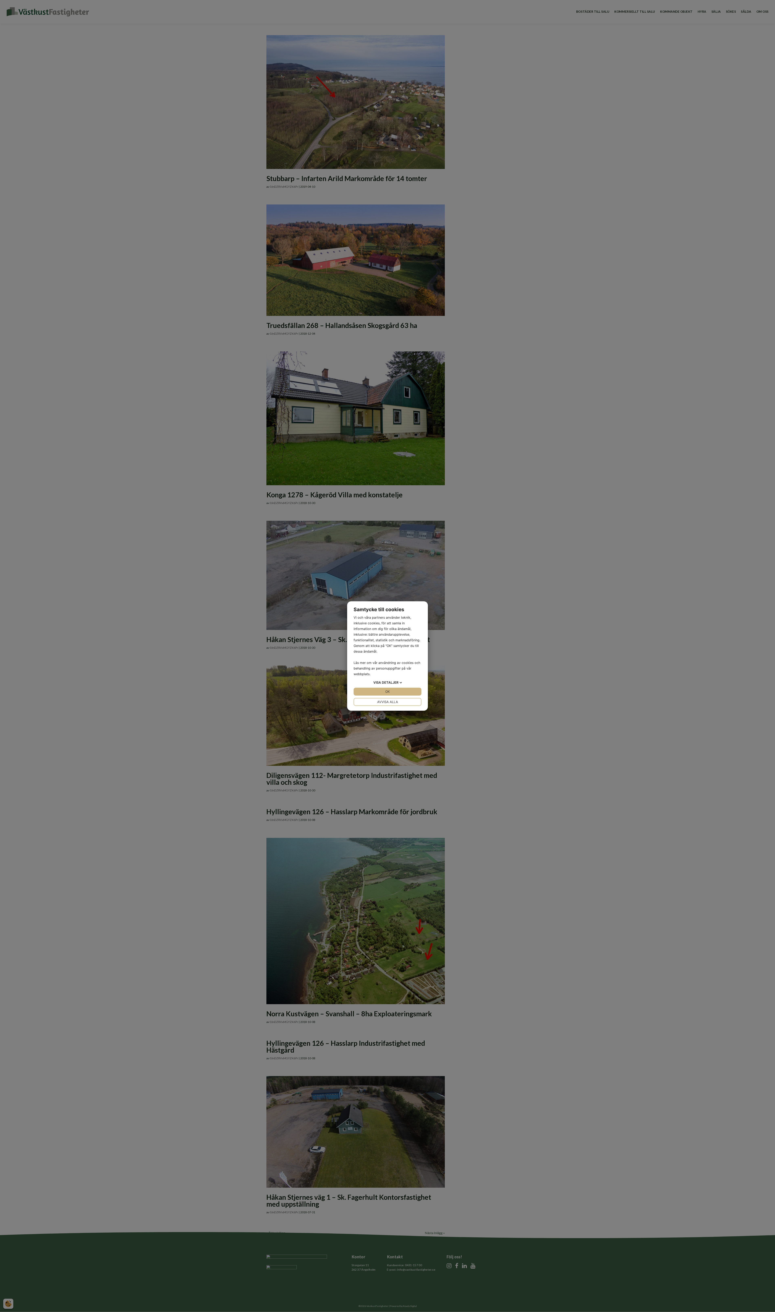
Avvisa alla (387, 702)
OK (387, 692)
